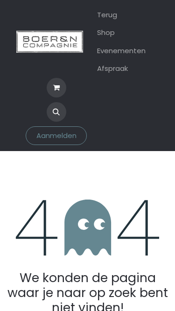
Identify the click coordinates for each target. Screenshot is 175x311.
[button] (56, 112)
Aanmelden (56, 135)
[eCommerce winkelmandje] (56, 87)
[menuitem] (121, 15)
